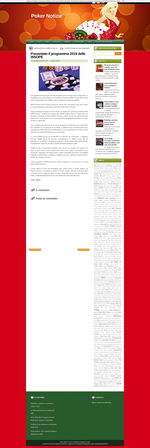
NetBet (107, 289)
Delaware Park (114, 212)
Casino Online (98, 200)
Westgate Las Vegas (109, 378)
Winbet (112, 380)
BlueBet (106, 187)
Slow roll (115, 346)
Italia (99, 254)
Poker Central (113, 310)
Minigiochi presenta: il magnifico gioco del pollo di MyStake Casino (112, 67)
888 (120, 164)
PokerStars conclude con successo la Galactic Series (110, 122)
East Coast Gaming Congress (110, 218)
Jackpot (105, 254)
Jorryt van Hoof (103, 258)
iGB (100, 250)
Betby (100, 182)
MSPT (99, 285)
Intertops (116, 250)
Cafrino (101, 193)
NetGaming (116, 289)
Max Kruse (104, 276)
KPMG (117, 260)
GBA (111, 234)
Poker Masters (114, 312)
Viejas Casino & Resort (115, 372)
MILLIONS (106, 282)
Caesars (96, 194)
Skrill (95, 346)
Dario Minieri (105, 210)
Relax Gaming (110, 324)
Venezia (116, 370)
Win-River (108, 380)
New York (100, 292)
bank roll (118, 176)
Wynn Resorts (103, 386)
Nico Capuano (114, 292)
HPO (108, 248)
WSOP (118, 384)
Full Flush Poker (102, 232)
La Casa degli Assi (99, 262)
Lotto (104, 266)
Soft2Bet (106, 348)
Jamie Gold (118, 254)
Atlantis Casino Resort (108, 174)
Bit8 (120, 186)
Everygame (118, 226)
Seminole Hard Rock (108, 340)
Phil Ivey (118, 304)
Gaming (105, 234)
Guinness (101, 244)
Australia (96, 176)
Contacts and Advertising (104, 41)
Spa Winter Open (112, 348)
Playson (119, 305)
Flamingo (108, 230)
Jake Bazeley (111, 254)
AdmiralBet (115, 166)
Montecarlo (108, 284)
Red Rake (96, 324)
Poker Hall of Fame (104, 312)
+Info (118, 1)
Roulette (96, 334)
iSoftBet (119, 252)
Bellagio (119, 178)
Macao (103, 272)
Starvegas (106, 354)
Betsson (106, 183)
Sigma (119, 342)
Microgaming (117, 278)
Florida (112, 230)
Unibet (105, 368)
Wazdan (107, 376)
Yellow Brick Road (111, 386)
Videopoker (99, 372)
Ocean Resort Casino (99, 295)
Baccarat (102, 176)
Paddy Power (97, 299)
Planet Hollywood (99, 305)
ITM (102, 254)
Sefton (100, 340)
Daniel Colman (107, 208)
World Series (102, 382)
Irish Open (110, 252)
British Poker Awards (110, 189)
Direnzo (95, 214)
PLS (102, 307)
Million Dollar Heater (98, 282)
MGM (103, 278)
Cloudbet (101, 204)
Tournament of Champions (109, 364)
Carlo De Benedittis (113, 195)
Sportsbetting (117, 350)
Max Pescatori (111, 276)
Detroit (119, 212)
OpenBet (119, 297)
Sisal (114, 344)
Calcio (104, 193)
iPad (120, 250)
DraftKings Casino (98, 218)
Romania (113, 332)
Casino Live (119, 198)
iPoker (99, 252)
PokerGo (101, 316)
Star (118, 352)
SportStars (96, 352)
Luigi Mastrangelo (104, 270)
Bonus (110, 187)
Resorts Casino (113, 326)
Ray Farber (118, 322)
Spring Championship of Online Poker (108, 352)
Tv (98, 368)
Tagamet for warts (85, 442)
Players (114, 305)
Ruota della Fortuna (110, 334)
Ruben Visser (102, 334)
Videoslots (105, 372)
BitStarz (96, 187)
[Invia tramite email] (32, 180)
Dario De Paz (97, 210)
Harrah (100, 246)
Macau (107, 272)
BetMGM (96, 184)
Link (111, 264)
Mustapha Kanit (115, 285)
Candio (95, 195)
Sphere (105, 350)
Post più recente (34, 249)
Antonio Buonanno (110, 170)
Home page (59, 249)
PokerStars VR (98, 318)
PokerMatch (108, 316)
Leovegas (106, 264)
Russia (101, 336)
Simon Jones (104, 344)
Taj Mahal (104, 358)
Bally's (113, 176)
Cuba (120, 206)
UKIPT (101, 368)
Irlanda (115, 252)
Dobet (100, 214)
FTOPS (95, 232)
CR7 (117, 206)
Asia (109, 172)
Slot (102, 346)
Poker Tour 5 (109, 314)
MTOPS (103, 285)
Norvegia (119, 293)
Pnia (106, 307)
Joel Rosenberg (112, 256)
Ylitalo (117, 386)
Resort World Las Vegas (101, 326)
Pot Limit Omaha (107, 318)
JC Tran (105, 256)
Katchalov (100, 260)
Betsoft (101, 183)
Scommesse (116, 338)
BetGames (118, 182)
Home (31, 41)
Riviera (109, 330)
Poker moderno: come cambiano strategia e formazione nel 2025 (111, 104)
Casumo (119, 200)
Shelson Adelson (114, 342)
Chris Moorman (97, 202)
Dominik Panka (117, 214)
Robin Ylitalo (115, 330)
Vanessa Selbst (98, 370)
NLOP (107, 293)
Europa (107, 226)
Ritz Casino (100, 330)
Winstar (116, 380)
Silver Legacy (97, 344)
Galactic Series (117, 232)
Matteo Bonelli (118, 274)
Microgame (111, 278)
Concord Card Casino (115, 204)
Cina (103, 202)
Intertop (112, 250)
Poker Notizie (46, 16)
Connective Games (107, 206)
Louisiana (116, 266)
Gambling (67, 41)
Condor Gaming (98, 206)
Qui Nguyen (104, 322)
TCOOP (110, 358)
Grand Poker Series (113, 240)
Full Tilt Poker (110, 232)
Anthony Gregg (101, 170)
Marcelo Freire (101, 274)
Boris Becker (101, 189)
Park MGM (112, 301)
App (95, 172)
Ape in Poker (118, 170)
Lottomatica (110, 266)
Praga (98, 320)
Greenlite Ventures (110, 242)
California (108, 193)
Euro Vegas (97, 226)
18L (95, 164)
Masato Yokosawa (109, 274)
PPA (95, 320)
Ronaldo (119, 332)
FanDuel (115, 228)
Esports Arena (97, 224)
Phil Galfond (103, 303)
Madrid (111, 272)
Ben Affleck (96, 179)
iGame (119, 248)
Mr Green (114, 284)
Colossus (107, 204)
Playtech (96, 308)
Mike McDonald (112, 280)
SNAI (98, 348)
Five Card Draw (102, 230)
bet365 (96, 182)
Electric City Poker (106, 220)
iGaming (96, 250)
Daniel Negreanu (116, 208)
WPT (110, 382)
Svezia (98, 358)
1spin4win (98, 164)
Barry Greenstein (105, 178)
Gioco (101, 236)
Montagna (102, 284)
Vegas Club (110, 370)
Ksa (120, 260)
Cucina (95, 208)
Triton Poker (101, 366)
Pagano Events (112, 299)
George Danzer (117, 234)
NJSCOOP (100, 293)
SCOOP (96, 340)
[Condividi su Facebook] (38, 180)
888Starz (103, 166)
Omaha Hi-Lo (107, 297)
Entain (119, 220)
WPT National (111, 384)
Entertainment (97, 222)
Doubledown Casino (99, 216)
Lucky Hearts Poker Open (112, 268)
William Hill (118, 378)
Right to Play (104, 328)
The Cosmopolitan (107, 360)
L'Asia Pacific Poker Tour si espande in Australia (110, 85)
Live (120, 264)
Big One (113, 186)
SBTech (110, 338)
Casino (47, 41)
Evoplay (101, 228)
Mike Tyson (119, 280)
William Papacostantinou (100, 380)
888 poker (97, 166)
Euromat (102, 226)
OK (123, 1)
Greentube (118, 242)
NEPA (102, 289)
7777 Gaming (115, 164)
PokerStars (117, 316)
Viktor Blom (97, 374)
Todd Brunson (118, 362)
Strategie (112, 354)
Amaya (115, 168)
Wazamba (100, 376)
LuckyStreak (97, 270)
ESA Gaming (114, 222)
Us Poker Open (113, 368)
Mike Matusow (105, 280)
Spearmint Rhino (98, 350)
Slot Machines (79, 41)
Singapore (110, 344)
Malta (115, 272)
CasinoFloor (106, 200)
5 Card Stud (109, 164)
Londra (96, 266)
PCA (95, 303)
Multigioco (108, 285)
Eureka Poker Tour (117, 224)
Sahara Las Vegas (116, 336)
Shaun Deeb (106, 342)
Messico (96, 278)
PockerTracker (112, 307)
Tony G (96, 364)
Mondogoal (96, 284)
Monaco (119, 282)
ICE (112, 248)
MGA (99, 278)
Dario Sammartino (113, 210)
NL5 (105, 293)
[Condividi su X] (36, 180)
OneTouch (114, 297)
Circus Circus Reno (109, 202)
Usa (119, 368)
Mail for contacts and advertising (101, 402)
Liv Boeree (115, 264)
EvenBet (111, 226)
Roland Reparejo (105, 332)
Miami (106, 278)
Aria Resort (104, 172)
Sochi (102, 348)
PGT (98, 303)
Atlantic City (98, 174)
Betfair (113, 182)
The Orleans (116, 360)
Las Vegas (114, 262)
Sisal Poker (118, 344)
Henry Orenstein (107, 246)
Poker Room (102, 314)
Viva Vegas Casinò (113, 374)
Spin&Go (110, 350)
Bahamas (108, 176)
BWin (119, 191)
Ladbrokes (107, 262)
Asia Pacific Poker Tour (116, 172)
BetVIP (119, 183)
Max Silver (118, 276)
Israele (95, 254)
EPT (102, 222)
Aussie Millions (117, 174)
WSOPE (58, 60)
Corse (114, 206)
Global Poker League (105, 238)
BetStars (110, 183)
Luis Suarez (113, 270)
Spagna (119, 348)
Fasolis (119, 228)
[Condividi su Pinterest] (39, 180)
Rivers (105, 330)
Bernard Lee (118, 179)
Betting (115, 184)
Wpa (108, 382)
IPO (97, 252)
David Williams (102, 212)
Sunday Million (104, 356)
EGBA (119, 218)
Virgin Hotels (104, 374)
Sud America (118, 354)
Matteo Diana (97, 276)
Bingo (117, 186)
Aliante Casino (108, 168)
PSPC (113, 320)
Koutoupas (113, 260)
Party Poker (118, 301)
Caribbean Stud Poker (103, 195)
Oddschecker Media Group (111, 295)
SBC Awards (105, 338)
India (104, 250)
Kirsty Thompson (106, 260)
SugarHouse (97, 356)
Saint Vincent (97, 338)
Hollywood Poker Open (100, 248)
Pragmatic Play (103, 320)
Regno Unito (102, 324)
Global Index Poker (108, 236)
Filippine (96, 230)
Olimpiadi (96, 297)
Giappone (96, 236)
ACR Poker (109, 166)
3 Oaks (103, 164)
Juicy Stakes (116, 258)
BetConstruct (107, 182)
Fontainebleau (118, 230)
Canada (113, 193)
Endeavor (115, 220)
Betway (96, 186)
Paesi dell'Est (105, 299)
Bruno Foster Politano (103, 191)
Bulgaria (116, 191)
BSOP (111, 191)
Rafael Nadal (111, 322)
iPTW (105, 252)
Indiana (107, 250)
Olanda (119, 295)
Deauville (108, 212)
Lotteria (101, 266)
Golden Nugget (101, 240)
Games (90, 41)
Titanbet (112, 362)
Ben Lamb (102, 179)
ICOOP (115, 248)
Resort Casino (118, 324)
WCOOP (112, 376)
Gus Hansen (107, 244)
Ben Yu (113, 179)
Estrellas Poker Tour (106, 224)
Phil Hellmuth (111, 303)
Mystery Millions (106, 288)
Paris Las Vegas (104, 301)
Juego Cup (109, 258)
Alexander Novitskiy (99, 168)
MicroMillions (97, 280)
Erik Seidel (107, 222)
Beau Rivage (113, 178)
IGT (102, 250)
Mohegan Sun (113, 282)
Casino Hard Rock (110, 198)
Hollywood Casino (116, 246)
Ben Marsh (108, 179)
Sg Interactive (99, 342)
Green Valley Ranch (99, 242)
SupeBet (111, 356)
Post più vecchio (83, 249)
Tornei (100, 364)
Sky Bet (98, 346)
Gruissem (96, 244)
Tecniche (115, 358)
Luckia (100, 268)
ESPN (120, 222)
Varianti (105, 370)
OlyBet (100, 297)
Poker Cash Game (104, 310)
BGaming (101, 186)
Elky (112, 220)
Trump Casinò (109, 366)
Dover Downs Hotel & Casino (113, 216)
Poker (39, 41)
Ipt (102, 252)
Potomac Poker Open (116, 318)
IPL (95, 252)
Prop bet (110, 320)
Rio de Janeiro (112, 328)
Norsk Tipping (113, 293)
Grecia (119, 240)
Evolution (96, 228)
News (105, 292)
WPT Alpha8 (115, 382)
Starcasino (100, 354)
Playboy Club (108, 305)
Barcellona (97, 178)
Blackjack (56, 41)
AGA (120, 166)
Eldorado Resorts (98, 220)
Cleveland (96, 204)
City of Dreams (117, 202)
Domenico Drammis (107, 214)
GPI (107, 240)
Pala (98, 301)
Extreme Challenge (108, 228)
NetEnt (111, 289)
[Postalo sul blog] (34, 180)
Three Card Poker (104, 362)
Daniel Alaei (100, 208)
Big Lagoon (107, 186)
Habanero (113, 244)
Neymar (109, 292)
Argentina (98, 172)
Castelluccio (113, 200)
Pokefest (119, 307)
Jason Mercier (98, 256)
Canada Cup (118, 193)
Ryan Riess (107, 336)
